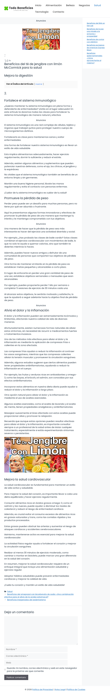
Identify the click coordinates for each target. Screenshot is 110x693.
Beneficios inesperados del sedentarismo (26, 599)
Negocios (84, 5)
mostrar (38, 84)
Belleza (70, 5)
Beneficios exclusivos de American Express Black (96, 47)
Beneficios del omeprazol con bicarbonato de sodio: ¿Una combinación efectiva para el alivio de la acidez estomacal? (39, 595)
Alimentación (54, 5)
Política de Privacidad (42, 689)
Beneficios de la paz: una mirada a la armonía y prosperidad (95, 32)
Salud (97, 5)
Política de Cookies (76, 689)
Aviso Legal (60, 689)
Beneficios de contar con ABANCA (95, 40)
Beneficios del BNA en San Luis (96, 24)
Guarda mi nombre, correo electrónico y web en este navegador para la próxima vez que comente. (42, 670)
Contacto (58, 11)
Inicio (38, 5)
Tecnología (41, 11)
